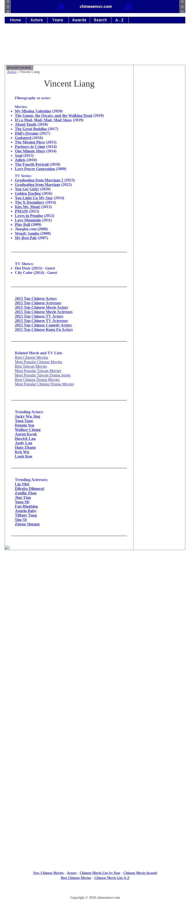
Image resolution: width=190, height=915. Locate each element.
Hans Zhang (25, 447)
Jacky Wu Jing (27, 416)
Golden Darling (28, 193)
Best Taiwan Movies (31, 366)
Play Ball (22, 224)
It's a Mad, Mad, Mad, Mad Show (43, 120)
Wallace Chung (28, 430)
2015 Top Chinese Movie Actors (41, 307)
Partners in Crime (30, 146)
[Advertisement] (95, 47)
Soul (18, 155)
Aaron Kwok (26, 434)
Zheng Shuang (27, 524)
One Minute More (30, 151)
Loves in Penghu (29, 216)
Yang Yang (24, 421)
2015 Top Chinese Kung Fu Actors (44, 329)
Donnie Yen (24, 425)
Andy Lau (23, 443)
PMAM (21, 211)
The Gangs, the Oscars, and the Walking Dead (53, 115)
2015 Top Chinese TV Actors (39, 316)
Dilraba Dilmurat (29, 488)
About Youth (25, 124)
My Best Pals (26, 238)
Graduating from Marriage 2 (39, 180)
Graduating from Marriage (37, 184)
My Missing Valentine (33, 111)
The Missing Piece (30, 142)
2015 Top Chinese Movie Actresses (43, 312)
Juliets (20, 160)
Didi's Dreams (27, 133)
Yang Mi (22, 502)
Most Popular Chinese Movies (38, 362)
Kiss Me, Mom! (27, 207)
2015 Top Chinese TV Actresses (41, 321)
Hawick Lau (25, 438)
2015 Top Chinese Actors (36, 298)
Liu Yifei (22, 484)
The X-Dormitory (30, 202)
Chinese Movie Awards (140, 873)
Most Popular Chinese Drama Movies (44, 384)
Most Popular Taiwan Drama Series (43, 375)
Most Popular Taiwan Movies (38, 371)
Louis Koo (23, 456)
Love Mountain (28, 220)
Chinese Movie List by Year (100, 873)
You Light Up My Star (34, 198)
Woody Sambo (27, 233)
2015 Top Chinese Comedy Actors (43, 325)
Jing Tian (23, 497)
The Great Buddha (31, 129)
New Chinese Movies (48, 873)
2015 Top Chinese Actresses (38, 303)
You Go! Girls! (27, 189)
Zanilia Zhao (26, 493)
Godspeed (23, 138)
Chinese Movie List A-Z (111, 878)
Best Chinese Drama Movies (37, 379)
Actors (11, 72)
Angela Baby (26, 511)
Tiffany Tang (26, 515)
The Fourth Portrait (32, 164)
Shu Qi (20, 520)
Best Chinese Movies (31, 357)
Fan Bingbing (26, 506)
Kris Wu (22, 452)
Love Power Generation (35, 169)
